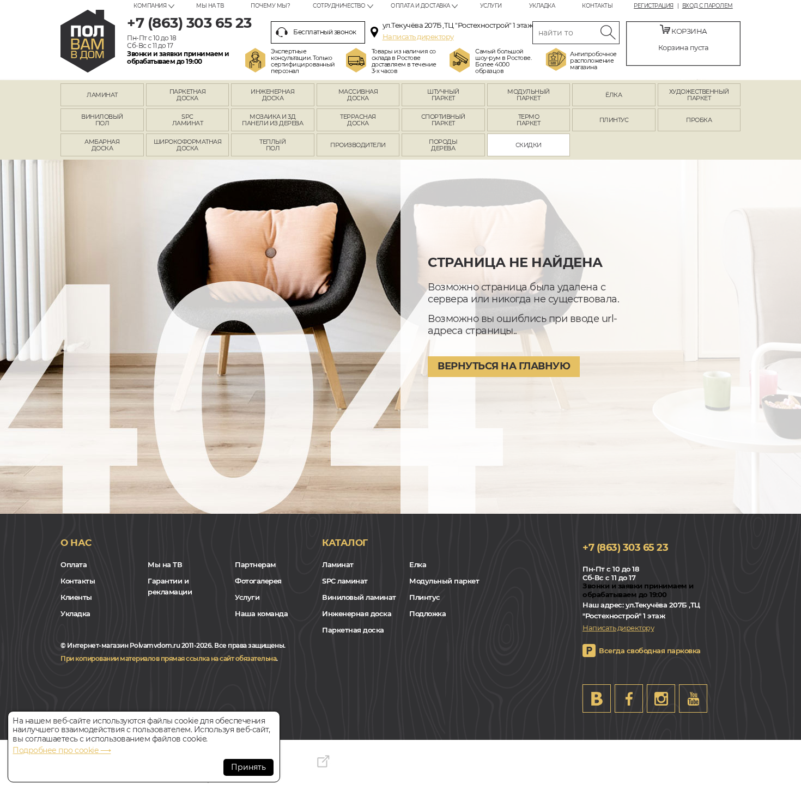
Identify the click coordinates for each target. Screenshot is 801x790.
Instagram (661, 698)
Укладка (542, 5)
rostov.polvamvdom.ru (87, 41)
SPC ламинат (345, 580)
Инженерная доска (356, 613)
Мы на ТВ (209, 5)
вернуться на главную (504, 366)
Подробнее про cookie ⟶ (62, 750)
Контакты (597, 5)
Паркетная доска (353, 629)
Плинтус (424, 597)
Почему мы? (270, 5)
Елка (417, 564)
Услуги (491, 5)
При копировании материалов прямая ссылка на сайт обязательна (168, 658)
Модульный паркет (444, 580)
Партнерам (255, 564)
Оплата (73, 564)
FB (629, 698)
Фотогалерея (258, 580)
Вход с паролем (707, 6)
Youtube (693, 698)
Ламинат (338, 564)
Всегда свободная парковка (650, 650)
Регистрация (653, 6)
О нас (76, 542)
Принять (248, 767)
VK (596, 698)
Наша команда (261, 613)
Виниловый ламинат (359, 597)
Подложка (427, 613)
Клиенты (76, 597)
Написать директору (418, 36)
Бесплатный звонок (324, 32)
